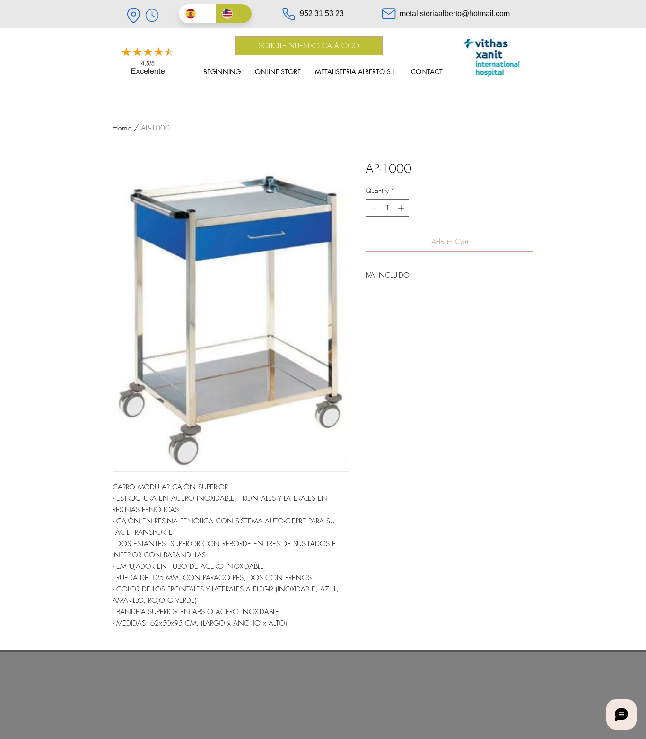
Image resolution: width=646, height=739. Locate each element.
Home (122, 127)
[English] (233, 13)
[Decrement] (373, 208)
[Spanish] (197, 13)
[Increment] (402, 208)
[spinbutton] (387, 208)
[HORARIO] (151, 15)
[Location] (133, 15)
